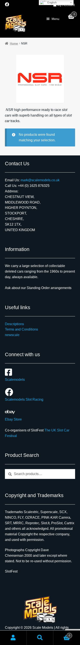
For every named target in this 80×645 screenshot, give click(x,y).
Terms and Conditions (21, 329)
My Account (13, 637)
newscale (12, 335)
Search (40, 637)
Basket (61, 634)
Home (14, 43)
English (52, 2)
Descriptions (14, 324)
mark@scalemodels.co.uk (40, 180)
